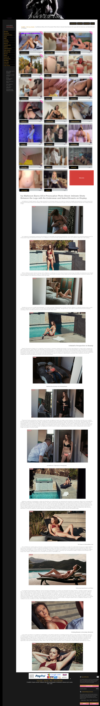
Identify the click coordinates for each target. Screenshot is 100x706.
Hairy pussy (7, 50)
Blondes (6, 31)
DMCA (51, 680)
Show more (81, 177)
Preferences (10, 27)
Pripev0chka (74, 144)
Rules (88, 700)
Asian (5, 36)
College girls (7, 45)
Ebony (5, 55)
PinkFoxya (23, 121)
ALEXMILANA (49, 121)
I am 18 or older (89, 685)
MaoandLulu (49, 144)
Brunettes (6, 33)
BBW (5, 38)
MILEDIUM (73, 75)
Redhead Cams (8, 34)
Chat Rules (46, 680)
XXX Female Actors (9, 85)
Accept (94, 703)
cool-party (73, 98)
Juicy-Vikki (24, 167)
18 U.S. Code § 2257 (58, 680)
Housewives (7, 58)
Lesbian (6, 39)
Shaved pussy (8, 48)
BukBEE (23, 26)
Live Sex (92, 23)
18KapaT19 (73, 167)
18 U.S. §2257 (95, 700)
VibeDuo (48, 167)
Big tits (6, 53)
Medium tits (7, 51)
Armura (23, 144)
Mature (6, 46)
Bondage (6, 60)
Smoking (6, 63)
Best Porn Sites (86, 23)
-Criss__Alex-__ (75, 52)
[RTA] (97, 688)
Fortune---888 (49, 52)
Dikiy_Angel (25, 75)
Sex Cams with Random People (10, 72)
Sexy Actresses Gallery (9, 78)
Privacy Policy (40, 680)
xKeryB (48, 190)
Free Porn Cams (73, 23)
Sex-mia (48, 98)
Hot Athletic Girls (9, 82)
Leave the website (83, 688)
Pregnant (6, 41)
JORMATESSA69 (75, 121)
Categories (9, 25)
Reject (84, 703)
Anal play (6, 62)
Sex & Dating (80, 23)
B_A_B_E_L (24, 52)
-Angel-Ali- (24, 98)
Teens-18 (6, 56)
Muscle (6, 43)
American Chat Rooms (10, 76)
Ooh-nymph (24, 190)
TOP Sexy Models (30, 26)
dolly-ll (47, 75)
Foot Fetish (7, 65)
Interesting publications (10, 90)
